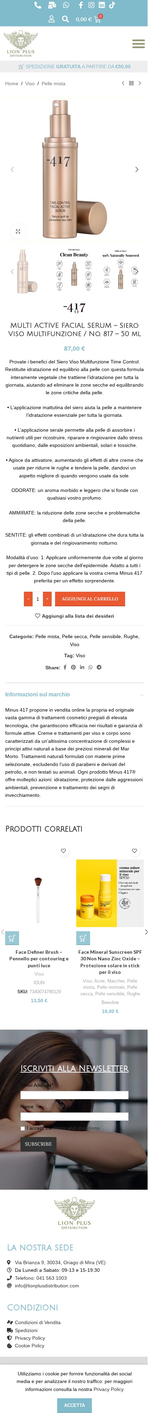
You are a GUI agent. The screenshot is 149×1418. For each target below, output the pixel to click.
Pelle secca (74, 636)
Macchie (115, 981)
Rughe (131, 636)
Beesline (110, 1002)
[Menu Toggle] (139, 43)
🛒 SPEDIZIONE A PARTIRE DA (74, 66)
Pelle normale (110, 987)
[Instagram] (91, 5)
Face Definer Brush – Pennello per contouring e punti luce (39, 958)
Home (11, 83)
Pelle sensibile (105, 636)
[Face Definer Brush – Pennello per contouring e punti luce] (39, 893)
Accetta (74, 1405)
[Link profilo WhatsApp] (90, 667)
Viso (30, 83)
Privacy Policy (109, 1389)
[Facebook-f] (81, 5)
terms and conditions (76, 1128)
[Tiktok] (112, 5)
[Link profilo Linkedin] (82, 667)
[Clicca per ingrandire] (18, 231)
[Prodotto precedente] (123, 83)
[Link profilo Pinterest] (73, 667)
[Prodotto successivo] (139, 83)
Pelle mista (53, 83)
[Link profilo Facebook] (65, 667)
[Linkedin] (101, 5)
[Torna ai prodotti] (131, 83)
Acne (99, 981)
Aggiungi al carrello (90, 599)
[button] (12, 169)
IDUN (39, 982)
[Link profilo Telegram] (99, 667)
